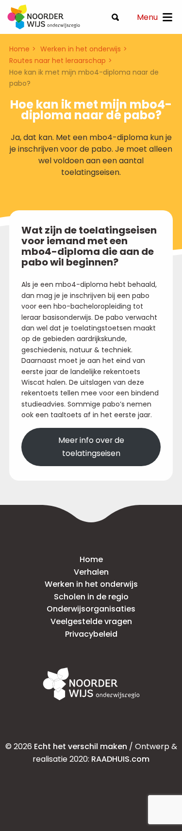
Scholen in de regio (91, 596)
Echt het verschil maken (80, 746)
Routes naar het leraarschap (57, 60)
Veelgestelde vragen (91, 621)
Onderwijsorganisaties (91, 608)
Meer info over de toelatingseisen (91, 447)
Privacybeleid (91, 634)
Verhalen (91, 572)
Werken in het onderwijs (80, 49)
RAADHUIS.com (120, 759)
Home (19, 49)
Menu (147, 17)
